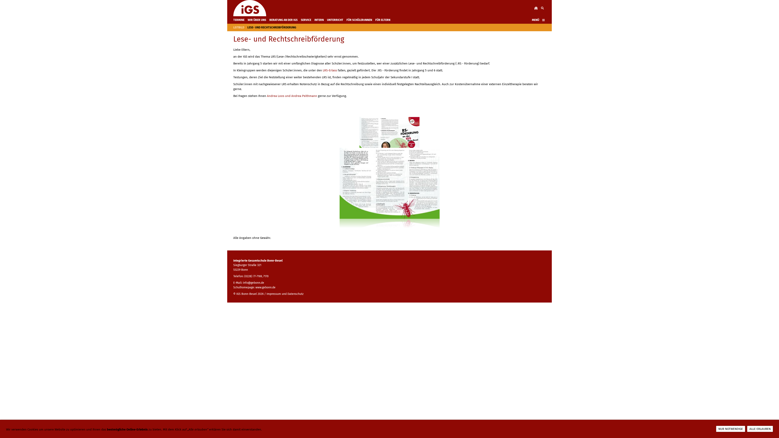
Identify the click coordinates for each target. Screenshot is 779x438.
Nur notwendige (730, 429)
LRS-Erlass (330, 70)
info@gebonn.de (253, 282)
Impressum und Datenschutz (285, 294)
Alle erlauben (760, 429)
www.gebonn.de (265, 287)
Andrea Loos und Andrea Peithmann (292, 96)
